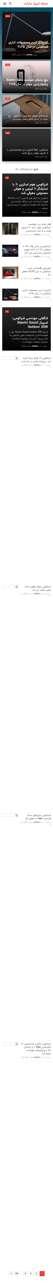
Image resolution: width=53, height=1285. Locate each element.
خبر (7, 178)
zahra (37, 234)
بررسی (7, 16)
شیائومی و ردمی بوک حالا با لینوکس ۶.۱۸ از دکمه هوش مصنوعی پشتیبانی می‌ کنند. (37, 249)
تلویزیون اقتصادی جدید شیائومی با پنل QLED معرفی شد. (36, 271)
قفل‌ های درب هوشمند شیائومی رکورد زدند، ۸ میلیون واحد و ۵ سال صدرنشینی (36, 227)
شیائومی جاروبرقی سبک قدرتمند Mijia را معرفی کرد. (38, 817)
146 (16, 1273)
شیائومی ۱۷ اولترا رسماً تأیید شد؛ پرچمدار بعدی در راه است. (36, 360)
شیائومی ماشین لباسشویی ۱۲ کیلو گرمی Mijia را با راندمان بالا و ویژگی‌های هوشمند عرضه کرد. (36, 1048)
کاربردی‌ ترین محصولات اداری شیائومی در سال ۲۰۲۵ (37, 292)
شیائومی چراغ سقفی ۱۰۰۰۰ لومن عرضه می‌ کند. (38, 588)
